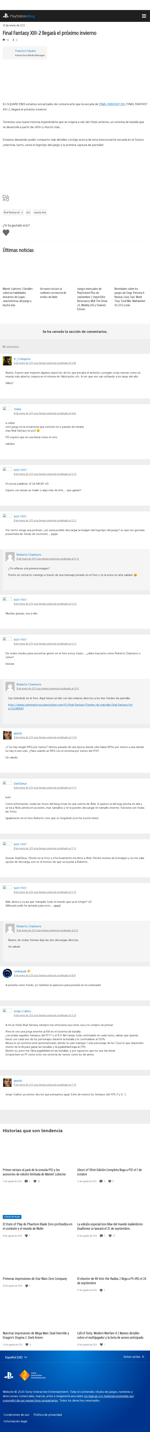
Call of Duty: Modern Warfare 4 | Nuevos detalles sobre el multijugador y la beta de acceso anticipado (110, 1335)
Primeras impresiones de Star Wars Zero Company (35, 1278)
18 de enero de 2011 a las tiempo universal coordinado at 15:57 (45, 643)
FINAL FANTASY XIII (112, 104)
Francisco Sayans (25, 50)
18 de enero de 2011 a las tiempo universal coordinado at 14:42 (45, 413)
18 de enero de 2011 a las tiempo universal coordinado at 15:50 (45, 603)
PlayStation (22, 16)
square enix (40, 212)
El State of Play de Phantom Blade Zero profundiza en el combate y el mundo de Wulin (37, 1226)
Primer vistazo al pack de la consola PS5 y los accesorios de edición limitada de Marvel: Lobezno (34, 1172)
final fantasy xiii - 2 (13, 212)
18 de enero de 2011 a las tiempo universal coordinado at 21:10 (47, 688)
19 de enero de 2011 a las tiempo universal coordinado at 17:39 (45, 1084)
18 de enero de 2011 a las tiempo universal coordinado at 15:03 (45, 474)
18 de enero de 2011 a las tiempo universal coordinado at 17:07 (45, 787)
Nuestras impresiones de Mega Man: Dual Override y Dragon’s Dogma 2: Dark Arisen (36, 1335)
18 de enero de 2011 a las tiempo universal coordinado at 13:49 (45, 363)
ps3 (28, 212)
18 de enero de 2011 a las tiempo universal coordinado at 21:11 (47, 930)
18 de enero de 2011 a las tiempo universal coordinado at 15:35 (47, 558)
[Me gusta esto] (35, 1181)
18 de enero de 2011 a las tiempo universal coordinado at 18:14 (45, 975)
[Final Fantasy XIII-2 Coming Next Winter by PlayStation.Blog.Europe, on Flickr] (31, 91)
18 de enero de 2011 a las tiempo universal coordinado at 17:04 (45, 737)
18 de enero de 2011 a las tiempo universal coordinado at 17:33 (45, 848)
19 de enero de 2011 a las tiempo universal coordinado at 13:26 (45, 1015)
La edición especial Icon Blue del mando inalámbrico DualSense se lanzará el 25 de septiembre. (110, 1226)
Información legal (15, 1421)
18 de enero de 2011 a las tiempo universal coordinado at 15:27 (45, 520)
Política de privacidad (48, 1415)
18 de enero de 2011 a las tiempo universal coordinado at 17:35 (45, 892)
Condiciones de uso (16, 1415)
